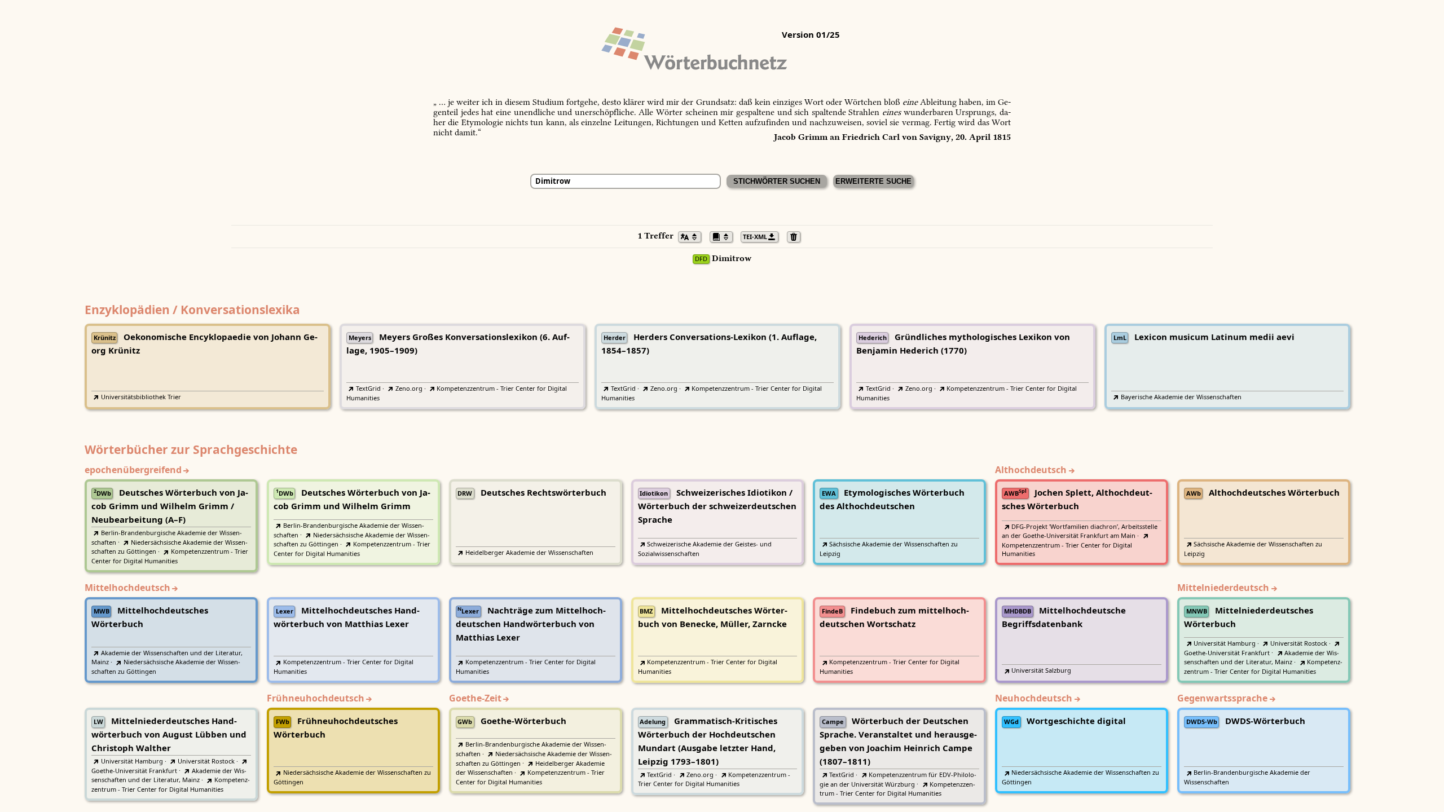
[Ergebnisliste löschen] (797, 236)
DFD (701, 259)
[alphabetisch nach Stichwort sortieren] (692, 236)
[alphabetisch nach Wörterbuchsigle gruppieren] (724, 236)
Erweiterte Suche (873, 181)
